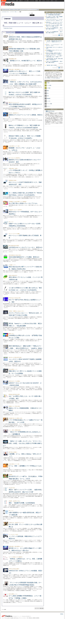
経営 (17, 0)
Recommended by (55, 35)
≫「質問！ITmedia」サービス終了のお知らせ (53, 77)
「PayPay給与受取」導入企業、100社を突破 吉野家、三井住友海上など (54, 59)
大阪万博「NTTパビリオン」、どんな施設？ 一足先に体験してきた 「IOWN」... (54, 56)
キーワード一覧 (13, 11)
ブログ (56, 0)
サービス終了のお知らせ (54, 70)
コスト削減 (49, 85)
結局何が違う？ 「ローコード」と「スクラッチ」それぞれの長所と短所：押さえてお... (54, 23)
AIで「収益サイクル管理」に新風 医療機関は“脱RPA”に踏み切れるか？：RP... (54, 17)
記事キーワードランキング (54, 80)
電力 (40, 0)
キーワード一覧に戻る (39, 608)
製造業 (36, 0)
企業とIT (21, 0)
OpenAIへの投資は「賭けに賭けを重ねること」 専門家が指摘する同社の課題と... (54, 14)
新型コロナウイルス (21, 9)
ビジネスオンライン (5, 11)
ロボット (48, 106)
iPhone (16, 9)
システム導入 (26, 0)
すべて (4, 32)
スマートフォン (28, 9)
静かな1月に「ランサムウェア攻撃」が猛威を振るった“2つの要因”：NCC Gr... (54, 26)
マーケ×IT (32, 0)
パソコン (47, 0)
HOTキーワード (54, 109)
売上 (48, 93)
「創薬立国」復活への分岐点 (54, 66)
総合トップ (4, 0)
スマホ (43, 0)
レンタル (48, 101)
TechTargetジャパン (56, 12)
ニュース (8, 0)
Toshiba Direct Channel (8, 28)
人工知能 (37, 9)
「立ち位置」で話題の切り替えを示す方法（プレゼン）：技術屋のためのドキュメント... (54, 41)
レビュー (12, 32)
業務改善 (48, 98)
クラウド (33, 9)
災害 (48, 95)
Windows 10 (12, 9)
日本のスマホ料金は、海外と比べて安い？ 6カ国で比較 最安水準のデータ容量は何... (54, 54)
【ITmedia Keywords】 (6, 9)
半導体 (48, 82)
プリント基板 (49, 103)
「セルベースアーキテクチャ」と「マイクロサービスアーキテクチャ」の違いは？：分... (54, 20)
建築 (48, 90)
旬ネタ (52, 0)
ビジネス (13, 0)
